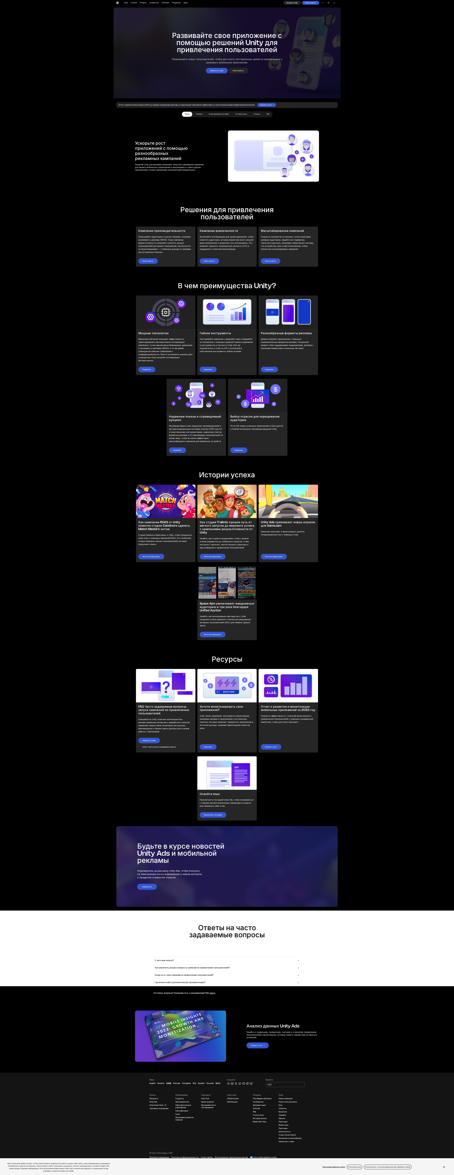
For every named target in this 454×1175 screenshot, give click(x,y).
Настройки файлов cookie (334, 1167)
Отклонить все (354, 1167)
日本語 (168, 1083)
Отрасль (134, 2)
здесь (212, 993)
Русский (210, 1083)
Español (201, 1083)
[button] (292, 3)
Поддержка (176, 2)
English (152, 1083)
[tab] (187, 114)
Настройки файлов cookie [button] (265, 1157)
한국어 (218, 1083)
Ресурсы (143, 2)
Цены (186, 2)
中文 (194, 1083)
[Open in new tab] (165, 1105)
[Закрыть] (444, 1167)
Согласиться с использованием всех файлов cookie (387, 1167)
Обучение (165, 2)
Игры (126, 2)
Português (186, 1083)
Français (176, 1083)
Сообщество (154, 2)
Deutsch (160, 1083)
